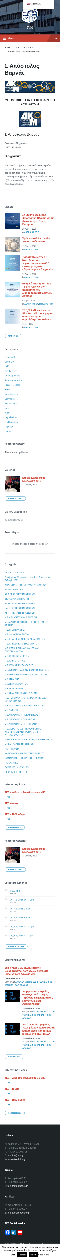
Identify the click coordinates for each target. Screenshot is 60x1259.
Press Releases (12, 384)
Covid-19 (9, 361)
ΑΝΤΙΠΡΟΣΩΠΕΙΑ (14, 589)
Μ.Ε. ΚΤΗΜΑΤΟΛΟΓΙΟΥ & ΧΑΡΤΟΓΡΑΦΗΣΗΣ (27, 669)
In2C (7, 366)
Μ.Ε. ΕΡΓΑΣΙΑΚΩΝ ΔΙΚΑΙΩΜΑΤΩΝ (22, 643)
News (7, 408)
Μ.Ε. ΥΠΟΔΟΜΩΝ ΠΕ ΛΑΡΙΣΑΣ (20, 719)
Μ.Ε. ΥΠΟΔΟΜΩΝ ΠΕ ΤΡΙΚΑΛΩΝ (21, 724)
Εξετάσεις (10, 398)
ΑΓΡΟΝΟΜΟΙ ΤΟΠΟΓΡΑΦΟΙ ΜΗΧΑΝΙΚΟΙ (25, 584)
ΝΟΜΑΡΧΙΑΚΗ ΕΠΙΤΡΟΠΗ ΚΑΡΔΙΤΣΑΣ (25, 753)
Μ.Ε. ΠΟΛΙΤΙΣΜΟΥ (14, 688)
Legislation (11, 417)
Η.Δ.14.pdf (15, 890)
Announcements (13, 380)
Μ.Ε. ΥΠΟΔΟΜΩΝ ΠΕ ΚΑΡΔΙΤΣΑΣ (21, 714)
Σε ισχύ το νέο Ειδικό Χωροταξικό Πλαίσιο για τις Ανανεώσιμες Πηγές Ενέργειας (38, 219)
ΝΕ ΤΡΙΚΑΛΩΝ (12, 748)
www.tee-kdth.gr (17, 1159)
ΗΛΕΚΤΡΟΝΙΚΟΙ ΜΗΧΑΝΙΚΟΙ (20, 608)
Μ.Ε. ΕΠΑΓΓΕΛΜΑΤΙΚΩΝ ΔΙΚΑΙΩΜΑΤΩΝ (25, 638)
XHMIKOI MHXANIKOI (16, 572)
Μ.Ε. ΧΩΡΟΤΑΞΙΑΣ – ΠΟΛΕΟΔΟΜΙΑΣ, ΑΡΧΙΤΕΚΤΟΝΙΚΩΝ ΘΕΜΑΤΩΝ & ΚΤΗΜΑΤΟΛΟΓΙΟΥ (23, 731)
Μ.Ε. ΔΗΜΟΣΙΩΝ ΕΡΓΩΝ (17, 634)
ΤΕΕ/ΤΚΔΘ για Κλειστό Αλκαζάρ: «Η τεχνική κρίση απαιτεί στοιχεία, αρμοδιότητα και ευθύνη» (37, 315)
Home (7, 47)
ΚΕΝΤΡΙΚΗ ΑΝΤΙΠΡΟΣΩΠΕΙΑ (20, 612)
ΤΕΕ (8, 797)
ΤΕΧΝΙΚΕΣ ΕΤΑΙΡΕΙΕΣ (16, 771)
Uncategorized (12, 375)
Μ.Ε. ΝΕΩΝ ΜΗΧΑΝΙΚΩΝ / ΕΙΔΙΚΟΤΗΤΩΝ (26, 674)
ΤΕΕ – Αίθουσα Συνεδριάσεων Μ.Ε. (25, 792)
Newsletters (11, 394)
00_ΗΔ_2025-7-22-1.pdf (22, 926)
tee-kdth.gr (11, 370)
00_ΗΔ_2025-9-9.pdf (20, 908)
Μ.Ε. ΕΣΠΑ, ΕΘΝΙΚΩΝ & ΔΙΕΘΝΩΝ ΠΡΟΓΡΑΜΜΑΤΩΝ (22, 650)
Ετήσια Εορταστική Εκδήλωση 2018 (33, 479)
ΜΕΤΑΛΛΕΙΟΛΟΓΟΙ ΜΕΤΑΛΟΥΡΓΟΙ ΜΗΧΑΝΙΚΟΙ (28, 739)
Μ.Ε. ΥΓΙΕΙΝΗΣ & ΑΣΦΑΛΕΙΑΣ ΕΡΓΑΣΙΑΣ (24, 705)
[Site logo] (30, 22)
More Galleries (15, 498)
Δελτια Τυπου (31, 303)
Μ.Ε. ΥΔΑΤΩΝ (11, 710)
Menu (11, 38)
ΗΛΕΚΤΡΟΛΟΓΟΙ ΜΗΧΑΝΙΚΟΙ (20, 603)
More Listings (14, 827)
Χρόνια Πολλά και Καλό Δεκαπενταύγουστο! (36, 240)
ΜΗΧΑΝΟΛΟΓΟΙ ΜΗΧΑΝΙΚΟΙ (19, 744)
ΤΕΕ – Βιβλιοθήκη (15, 814)
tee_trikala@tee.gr (18, 1186)
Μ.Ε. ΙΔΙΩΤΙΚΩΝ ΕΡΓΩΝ (17, 655)
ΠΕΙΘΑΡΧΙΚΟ (11, 762)
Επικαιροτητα (31, 249)
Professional (11, 403)
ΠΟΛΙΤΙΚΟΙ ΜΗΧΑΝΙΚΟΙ (17, 767)
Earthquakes (11, 421)
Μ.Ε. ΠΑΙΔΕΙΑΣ (12, 679)
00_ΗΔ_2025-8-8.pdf (20, 917)
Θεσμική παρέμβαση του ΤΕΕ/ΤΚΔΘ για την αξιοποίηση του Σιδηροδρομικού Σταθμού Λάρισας (37, 289)
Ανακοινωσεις (31, 232)
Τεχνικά (9, 426)
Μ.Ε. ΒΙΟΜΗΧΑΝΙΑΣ (15, 629)
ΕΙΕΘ (7, 389)
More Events (14, 1057)
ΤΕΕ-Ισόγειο (12, 803)
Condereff (10, 356)
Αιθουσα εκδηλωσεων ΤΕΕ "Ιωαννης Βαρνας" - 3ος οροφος (38, 1015)
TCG (30, 27)
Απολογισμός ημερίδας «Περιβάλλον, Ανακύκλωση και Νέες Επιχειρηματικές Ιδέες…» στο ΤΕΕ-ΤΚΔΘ (38, 1029)
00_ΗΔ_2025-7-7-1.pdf (22, 935)
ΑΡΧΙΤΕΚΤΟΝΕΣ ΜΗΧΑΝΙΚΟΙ (20, 594)
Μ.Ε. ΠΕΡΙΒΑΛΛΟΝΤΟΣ (16, 683)
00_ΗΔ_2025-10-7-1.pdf (22, 899)
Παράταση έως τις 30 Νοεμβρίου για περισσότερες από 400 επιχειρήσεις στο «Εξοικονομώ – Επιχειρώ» (37, 263)
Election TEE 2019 (24, 47)
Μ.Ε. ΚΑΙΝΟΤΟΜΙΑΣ (15, 660)
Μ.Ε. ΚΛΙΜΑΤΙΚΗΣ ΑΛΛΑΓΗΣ (19, 665)
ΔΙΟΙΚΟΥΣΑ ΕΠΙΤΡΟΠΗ (17, 598)
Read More (13, 336)
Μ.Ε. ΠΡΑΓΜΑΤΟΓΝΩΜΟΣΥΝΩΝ (21, 693)
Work (7, 412)
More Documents (16, 946)
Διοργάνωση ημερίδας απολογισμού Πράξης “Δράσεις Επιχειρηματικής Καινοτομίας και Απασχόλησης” (37, 997)
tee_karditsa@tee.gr (19, 1212)
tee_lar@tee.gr (16, 1155)
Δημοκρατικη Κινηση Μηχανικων (24, 51)
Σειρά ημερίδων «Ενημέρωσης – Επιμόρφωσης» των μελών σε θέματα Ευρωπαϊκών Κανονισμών (26, 970)
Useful (8, 431)
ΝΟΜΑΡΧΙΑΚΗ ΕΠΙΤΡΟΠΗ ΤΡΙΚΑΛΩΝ (24, 758)
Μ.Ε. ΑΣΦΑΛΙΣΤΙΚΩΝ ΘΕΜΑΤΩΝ (21, 617)
